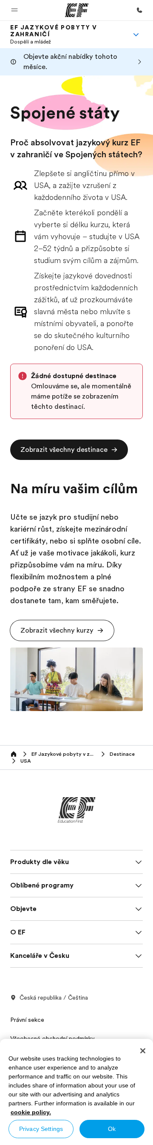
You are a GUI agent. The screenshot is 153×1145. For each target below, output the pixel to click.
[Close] (142, 1050)
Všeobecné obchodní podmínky (52, 1038)
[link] (66, 34)
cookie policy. (31, 1112)
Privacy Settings (41, 1128)
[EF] (76, 10)
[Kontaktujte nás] (139, 10)
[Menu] (136, 34)
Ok (112, 1128)
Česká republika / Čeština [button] (54, 997)
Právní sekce (27, 1019)
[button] (14, 10)
